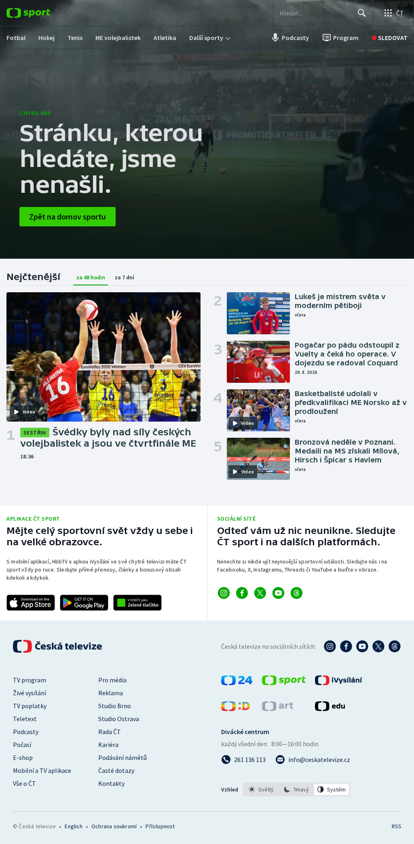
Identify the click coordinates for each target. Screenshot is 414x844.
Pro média (112, 680)
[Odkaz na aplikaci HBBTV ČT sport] (137, 603)
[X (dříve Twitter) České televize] (378, 646)
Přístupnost (160, 826)
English (73, 826)
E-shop (23, 757)
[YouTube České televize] (362, 646)
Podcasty (25, 732)
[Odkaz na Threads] (296, 593)
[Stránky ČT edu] (330, 709)
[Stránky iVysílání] (338, 683)
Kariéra (108, 745)
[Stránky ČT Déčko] (235, 709)
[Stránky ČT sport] (284, 683)
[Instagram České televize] (329, 646)
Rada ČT (109, 732)
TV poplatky (29, 706)
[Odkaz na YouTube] (278, 593)
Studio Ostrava (118, 719)
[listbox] (296, 789)
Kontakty (111, 783)
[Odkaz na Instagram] (223, 593)
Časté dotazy (116, 770)
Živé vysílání (29, 693)
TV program (29, 680)
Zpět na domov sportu (67, 216)
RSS (396, 826)
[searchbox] (315, 13)
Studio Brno (114, 706)
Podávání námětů (122, 757)
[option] (261, 789)
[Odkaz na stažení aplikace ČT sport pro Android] (84, 603)
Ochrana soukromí (114, 826)
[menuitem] (16, 37)
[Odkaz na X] (260, 593)
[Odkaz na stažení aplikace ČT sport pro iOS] (30, 603)
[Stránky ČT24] (236, 683)
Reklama (110, 693)
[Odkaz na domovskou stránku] (40, 13)
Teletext (25, 719)
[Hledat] (362, 13)
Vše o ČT (24, 783)
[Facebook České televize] (346, 646)
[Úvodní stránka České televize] (58, 646)
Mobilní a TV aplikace (42, 770)
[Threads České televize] (394, 646)
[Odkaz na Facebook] (242, 593)
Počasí (22, 745)
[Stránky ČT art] (277, 709)
